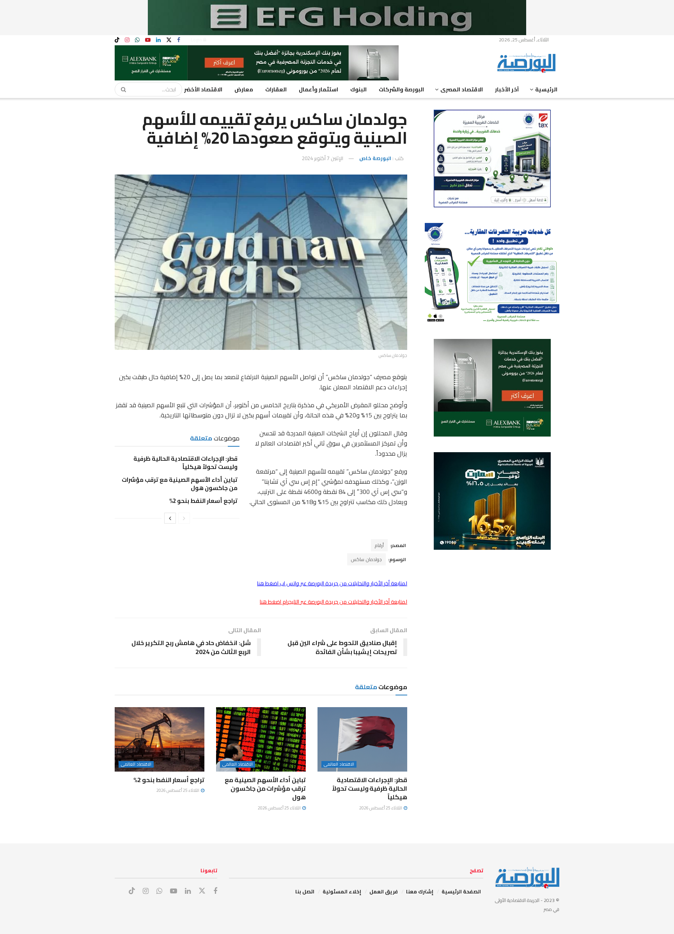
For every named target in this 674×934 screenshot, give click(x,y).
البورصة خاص (375, 158)
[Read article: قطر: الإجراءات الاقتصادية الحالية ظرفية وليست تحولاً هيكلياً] (362, 739)
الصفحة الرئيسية (461, 891)
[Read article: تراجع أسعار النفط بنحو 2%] (159, 739)
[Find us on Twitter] (169, 40)
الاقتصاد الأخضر (203, 89)
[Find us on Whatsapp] (137, 40)
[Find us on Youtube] (148, 40)
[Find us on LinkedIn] (158, 40)
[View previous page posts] (184, 518)
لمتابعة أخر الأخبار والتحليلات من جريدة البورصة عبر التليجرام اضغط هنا (333, 602)
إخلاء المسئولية (342, 891)
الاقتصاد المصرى (461, 89)
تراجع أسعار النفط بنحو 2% (203, 500)
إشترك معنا (419, 891)
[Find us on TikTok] (117, 40)
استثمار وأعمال (318, 89)
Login (197, 39)
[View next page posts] (170, 518)
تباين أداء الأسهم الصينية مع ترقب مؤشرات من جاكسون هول (180, 484)
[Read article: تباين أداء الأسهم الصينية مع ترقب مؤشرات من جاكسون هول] (261, 739)
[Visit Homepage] (528, 63)
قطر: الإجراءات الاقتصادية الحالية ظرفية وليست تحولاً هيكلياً (185, 462)
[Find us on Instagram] (127, 40)
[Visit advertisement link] (337, 17)
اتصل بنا (304, 891)
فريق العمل (383, 891)
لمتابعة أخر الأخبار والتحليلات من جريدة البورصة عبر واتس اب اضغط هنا (332, 583)
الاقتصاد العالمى (339, 764)
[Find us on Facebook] (178, 40)
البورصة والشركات (401, 89)
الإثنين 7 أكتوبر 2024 (322, 158)
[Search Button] (121, 89)
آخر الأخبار (507, 89)
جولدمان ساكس (366, 559)
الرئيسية (546, 89)
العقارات (276, 89)
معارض (243, 89)
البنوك (358, 89)
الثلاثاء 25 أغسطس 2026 (381, 808)
